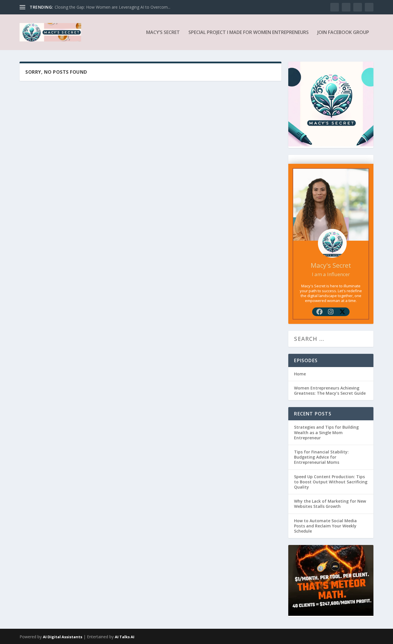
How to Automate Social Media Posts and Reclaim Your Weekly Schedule (325, 526)
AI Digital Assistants (62, 636)
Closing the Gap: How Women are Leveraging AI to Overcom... (112, 7)
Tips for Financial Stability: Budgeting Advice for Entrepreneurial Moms (321, 457)
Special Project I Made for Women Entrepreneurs (248, 32)
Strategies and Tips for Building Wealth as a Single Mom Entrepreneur (326, 432)
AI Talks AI (124, 636)
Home (300, 374)
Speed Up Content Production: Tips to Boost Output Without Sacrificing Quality (330, 482)
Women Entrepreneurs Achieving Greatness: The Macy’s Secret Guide (330, 390)
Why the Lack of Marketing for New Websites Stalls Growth (330, 503)
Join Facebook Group (343, 32)
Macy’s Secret (163, 32)
